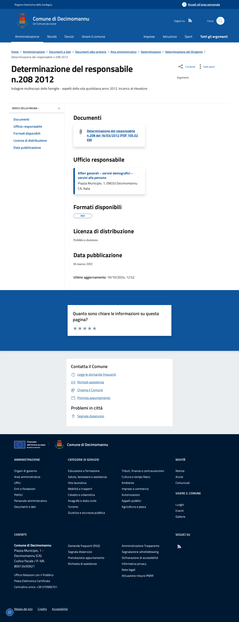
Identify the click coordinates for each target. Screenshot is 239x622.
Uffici (17, 483)
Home (15, 52)
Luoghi (180, 504)
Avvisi (179, 477)
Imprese (149, 36)
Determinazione (151, 52)
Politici (18, 494)
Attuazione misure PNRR (137, 575)
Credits (42, 609)
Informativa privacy (134, 563)
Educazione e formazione (84, 471)
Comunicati (183, 483)
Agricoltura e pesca (134, 506)
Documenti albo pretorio (90, 52)
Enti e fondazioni (24, 488)
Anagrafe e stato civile (82, 500)
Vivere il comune (188, 493)
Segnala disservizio (80, 551)
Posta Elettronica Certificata (32, 581)
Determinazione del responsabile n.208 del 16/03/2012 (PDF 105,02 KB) (112, 135)
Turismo (73, 506)
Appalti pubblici (131, 500)
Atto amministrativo (123, 52)
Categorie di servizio (83, 459)
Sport (188, 36)
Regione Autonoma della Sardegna (33, 5)
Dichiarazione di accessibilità (140, 557)
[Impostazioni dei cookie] (9, 612)
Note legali (128, 569)
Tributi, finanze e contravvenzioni (143, 471)
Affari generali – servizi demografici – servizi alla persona (105, 175)
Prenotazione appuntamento (86, 557)
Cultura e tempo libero (136, 477)
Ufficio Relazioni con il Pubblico (33, 575)
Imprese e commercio (135, 488)
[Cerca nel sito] (220, 21)
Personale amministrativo (30, 500)
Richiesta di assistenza (82, 563)
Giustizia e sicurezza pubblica (86, 512)
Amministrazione (34, 52)
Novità (180, 459)
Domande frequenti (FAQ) (84, 546)
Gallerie (180, 516)
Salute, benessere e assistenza (87, 477)
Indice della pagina (24, 108)
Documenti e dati (60, 52)
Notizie (180, 471)
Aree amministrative (27, 477)
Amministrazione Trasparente (140, 546)
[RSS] (188, 20)
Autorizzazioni (131, 494)
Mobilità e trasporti (80, 488)
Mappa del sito (23, 609)
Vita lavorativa (77, 483)
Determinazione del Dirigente (184, 52)
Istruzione (170, 36)
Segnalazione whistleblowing (140, 551)
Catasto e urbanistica (81, 494)
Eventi (180, 510)
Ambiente (128, 483)
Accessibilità (60, 609)
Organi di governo (25, 471)
